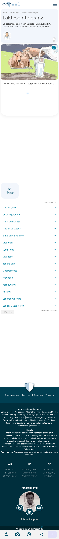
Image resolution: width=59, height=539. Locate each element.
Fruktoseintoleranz (48, 415)
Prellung (51, 420)
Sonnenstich (23, 426)
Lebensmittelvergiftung (36, 417)
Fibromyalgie (32, 415)
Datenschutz (49, 472)
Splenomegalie (7, 412)
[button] (27, 93)
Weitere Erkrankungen (30, 13)
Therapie (50, 395)
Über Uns (9, 469)
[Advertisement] (29, 149)
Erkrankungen (14, 13)
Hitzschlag (8, 417)
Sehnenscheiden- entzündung (39, 423)
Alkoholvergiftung (34, 412)
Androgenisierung (17, 415)
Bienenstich (35, 426)
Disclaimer (49, 476)
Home (5, 13)
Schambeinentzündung (15, 423)
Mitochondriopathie (21, 420)
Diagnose (38, 395)
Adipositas (19, 412)
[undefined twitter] (40, 534)
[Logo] (11, 4)
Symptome (27, 395)
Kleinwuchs (20, 417)
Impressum (49, 469)
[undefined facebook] (40, 526)
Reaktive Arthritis (38, 420)
